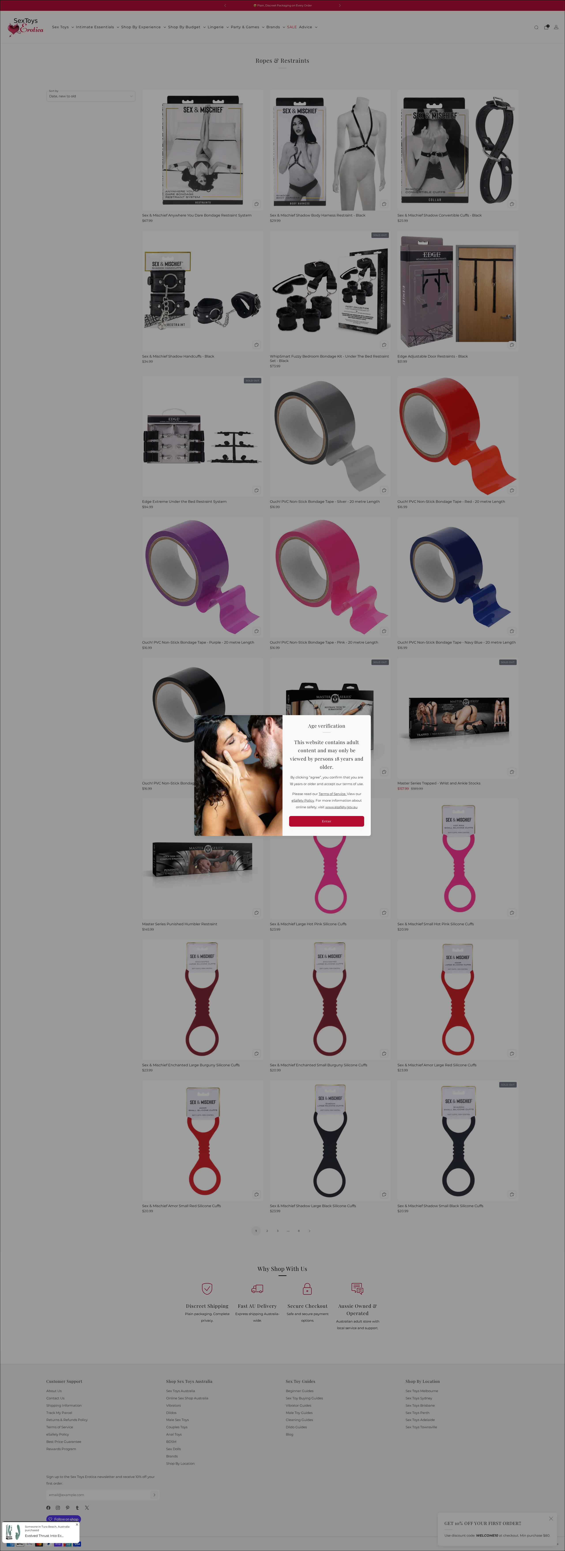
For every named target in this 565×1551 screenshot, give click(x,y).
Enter (326, 821)
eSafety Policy (303, 801)
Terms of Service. (333, 794)
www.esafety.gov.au (341, 807)
